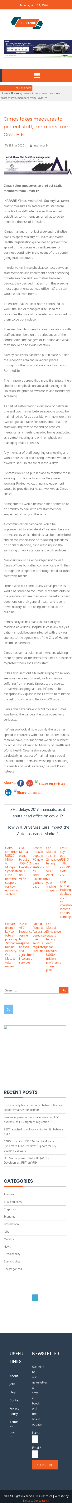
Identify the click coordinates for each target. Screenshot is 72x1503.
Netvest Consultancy (36, 1500)
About (14, 1376)
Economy (9, 1216)
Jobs (6, 1231)
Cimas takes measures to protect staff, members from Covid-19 (37, 127)
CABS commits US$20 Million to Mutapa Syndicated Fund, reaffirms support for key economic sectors (13, 871)
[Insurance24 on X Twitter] (8, 1009)
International (12, 1224)
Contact (15, 1400)
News (7, 1246)
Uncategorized (13, 1269)
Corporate (10, 1209)
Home (4, 93)
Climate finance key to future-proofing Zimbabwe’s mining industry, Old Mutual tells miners (13, 945)
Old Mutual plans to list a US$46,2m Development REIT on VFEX (28, 863)
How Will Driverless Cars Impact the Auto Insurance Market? (37, 830)
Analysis (9, 1194)
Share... (10, 783)
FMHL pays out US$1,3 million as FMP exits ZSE (65, 861)
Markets (9, 1239)
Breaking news (20, 93)
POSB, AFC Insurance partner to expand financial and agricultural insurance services (26, 943)
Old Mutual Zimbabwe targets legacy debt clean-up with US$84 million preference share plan (53, 947)
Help (13, 1392)
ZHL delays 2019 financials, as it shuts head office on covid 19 (37, 812)
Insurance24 (41, 145)
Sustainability (12, 1254)
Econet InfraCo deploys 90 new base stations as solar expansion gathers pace (40, 867)
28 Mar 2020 (16, 145)
